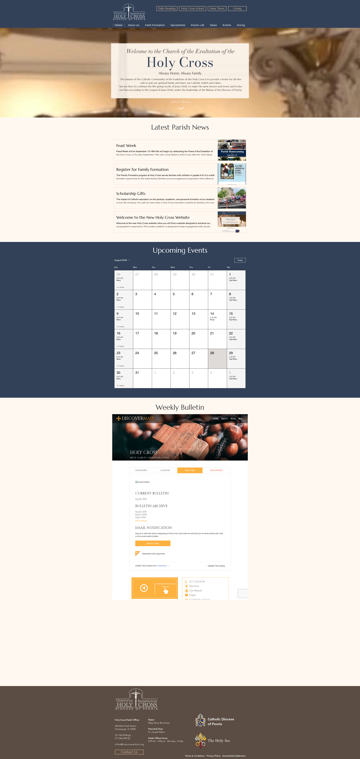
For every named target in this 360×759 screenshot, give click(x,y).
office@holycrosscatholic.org (129, 744)
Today (240, 260)
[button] (123, 280)
